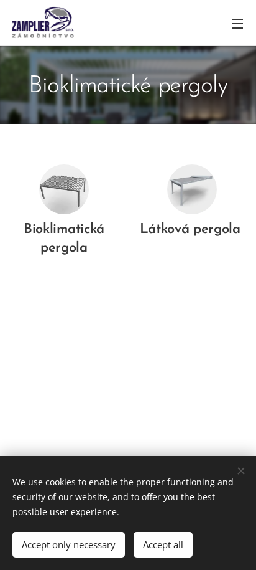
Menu (237, 23)
